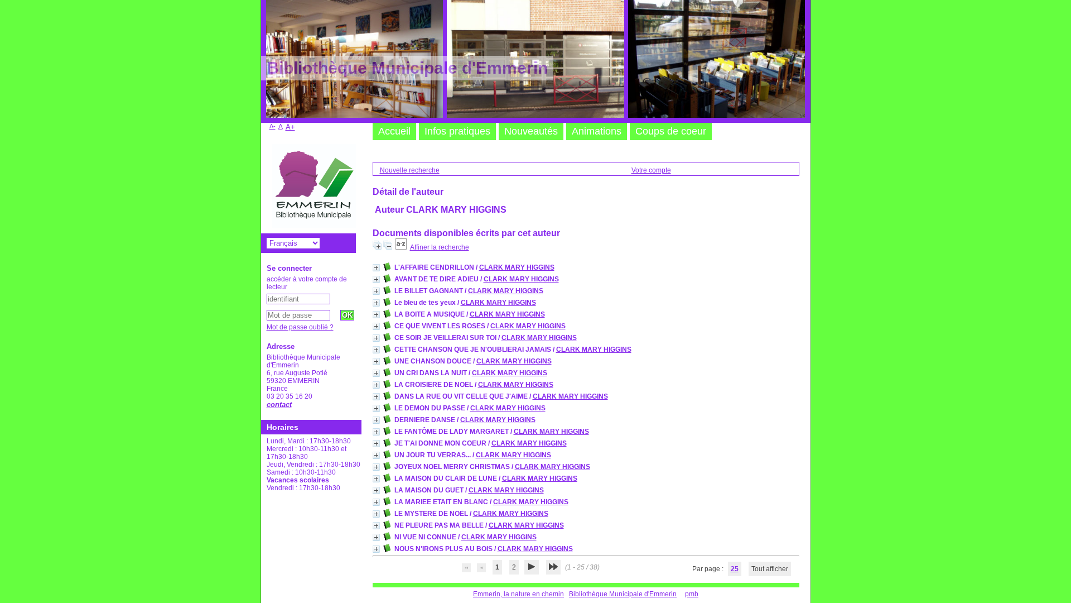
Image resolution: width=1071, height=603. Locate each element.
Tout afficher (769, 569)
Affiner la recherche (439, 247)
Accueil (394, 131)
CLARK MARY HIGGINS (516, 267)
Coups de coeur (670, 131)
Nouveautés (531, 131)
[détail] (376, 267)
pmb (691, 594)
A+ (290, 127)
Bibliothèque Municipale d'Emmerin (623, 594)
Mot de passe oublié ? (300, 327)
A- (272, 126)
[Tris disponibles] (401, 247)
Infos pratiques (457, 131)
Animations (596, 131)
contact (279, 404)
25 (735, 569)
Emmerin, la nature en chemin (518, 594)
